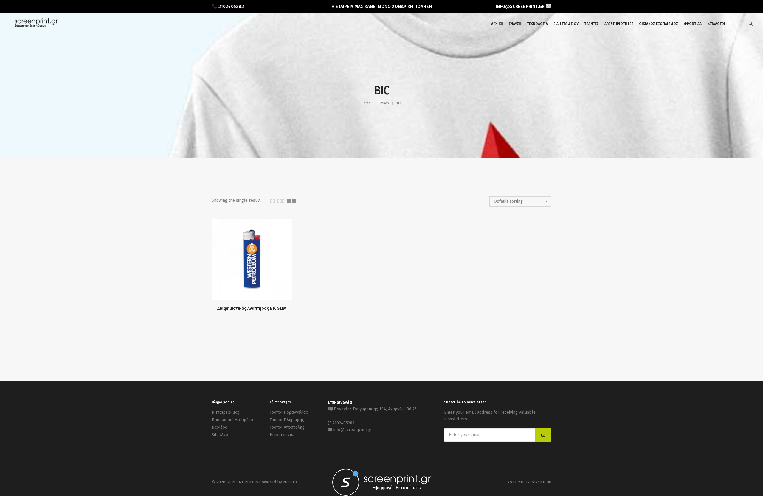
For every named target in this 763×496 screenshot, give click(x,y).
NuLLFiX (290, 482)
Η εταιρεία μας (226, 412)
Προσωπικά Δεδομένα (232, 419)
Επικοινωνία (282, 434)
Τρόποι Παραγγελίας (289, 412)
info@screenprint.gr (352, 429)
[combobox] (520, 201)
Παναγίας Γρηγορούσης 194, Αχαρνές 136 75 (375, 409)
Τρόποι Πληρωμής (287, 419)
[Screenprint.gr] (36, 26)
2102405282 (343, 423)
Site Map (220, 434)
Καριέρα (219, 427)
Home (366, 103)
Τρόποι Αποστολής (287, 427)
